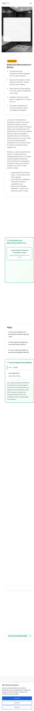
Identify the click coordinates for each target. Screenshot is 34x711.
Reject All (17, 707)
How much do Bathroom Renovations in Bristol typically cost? (18, 334)
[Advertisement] (17, 217)
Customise (17, 703)
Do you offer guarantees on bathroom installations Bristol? (18, 351)
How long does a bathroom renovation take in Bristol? (18, 343)
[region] (17, 696)
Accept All (17, 698)
